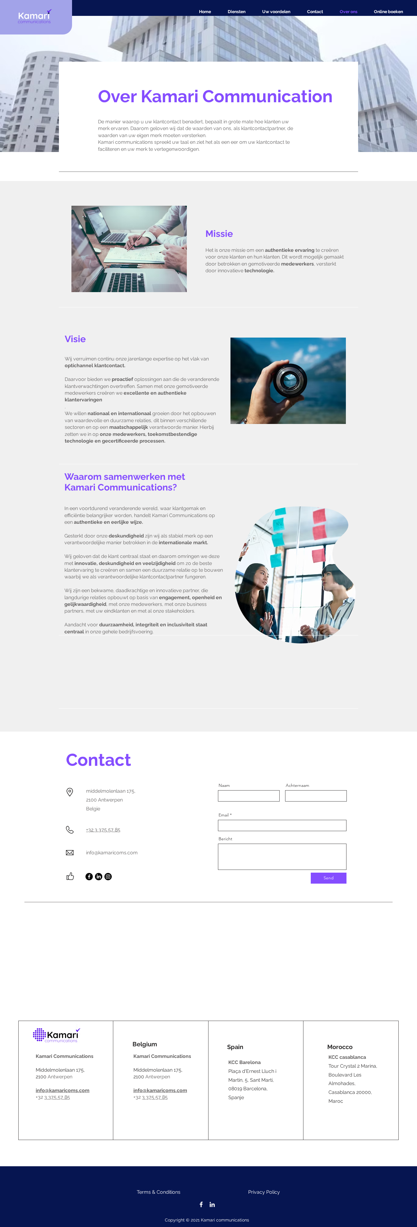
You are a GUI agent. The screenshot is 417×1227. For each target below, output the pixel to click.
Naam (224, 785)
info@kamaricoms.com (112, 853)
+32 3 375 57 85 (103, 830)
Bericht (225, 839)
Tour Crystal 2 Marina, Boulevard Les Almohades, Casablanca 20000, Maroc (352, 1083)
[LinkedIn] (98, 876)
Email (224, 815)
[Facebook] (89, 876)
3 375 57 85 (57, 1097)
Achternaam (297, 785)
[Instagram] (108, 876)
